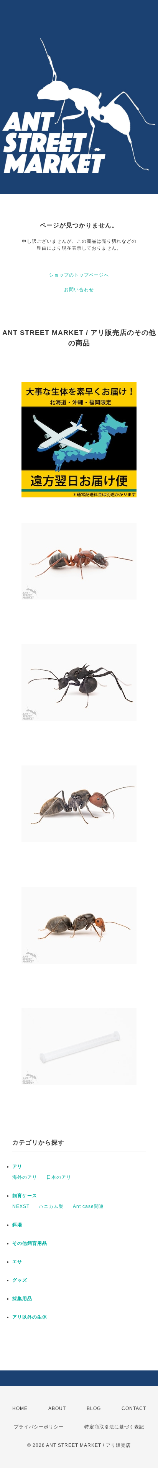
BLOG (94, 1408)
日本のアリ (58, 1177)
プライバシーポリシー (39, 1427)
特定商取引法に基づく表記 (114, 1427)
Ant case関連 (88, 1206)
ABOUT (57, 1408)
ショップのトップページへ (79, 275)
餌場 (17, 1225)
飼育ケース (24, 1195)
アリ (17, 1166)
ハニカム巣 (51, 1206)
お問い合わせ (79, 289)
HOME (20, 1408)
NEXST (21, 1206)
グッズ (19, 1280)
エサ (17, 1261)
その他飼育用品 (29, 1243)
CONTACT (134, 1408)
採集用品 (22, 1298)
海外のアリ (24, 1177)
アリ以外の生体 (29, 1317)
